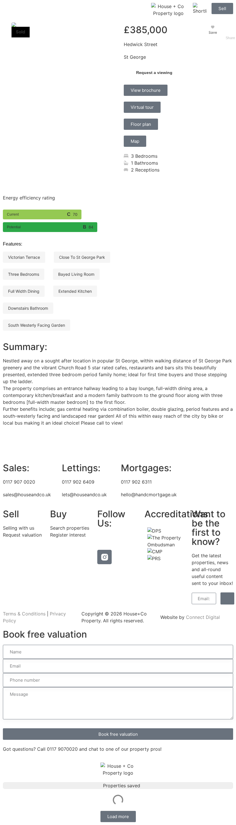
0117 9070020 (62, 749)
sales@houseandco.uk (27, 494)
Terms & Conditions (24, 614)
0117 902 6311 (136, 482)
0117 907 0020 (19, 482)
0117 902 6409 (78, 482)
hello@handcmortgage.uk (149, 494)
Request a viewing (154, 72)
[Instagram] (104, 557)
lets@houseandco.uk (84, 494)
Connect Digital (203, 617)
